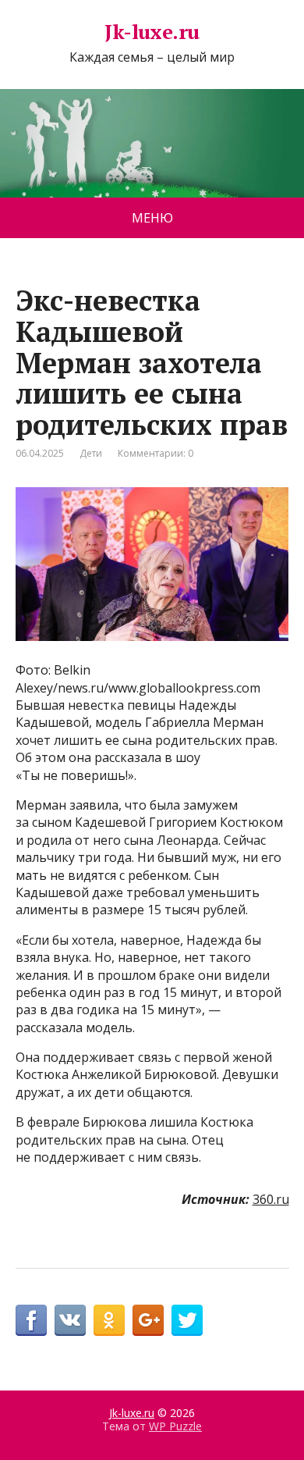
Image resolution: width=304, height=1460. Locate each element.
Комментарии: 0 (155, 453)
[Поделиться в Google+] (148, 1320)
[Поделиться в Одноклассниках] (109, 1320)
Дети (91, 453)
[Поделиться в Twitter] (187, 1320)
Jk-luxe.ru (152, 32)
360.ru (271, 1199)
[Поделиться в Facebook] (31, 1320)
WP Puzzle (175, 1426)
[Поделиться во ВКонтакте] (70, 1320)
